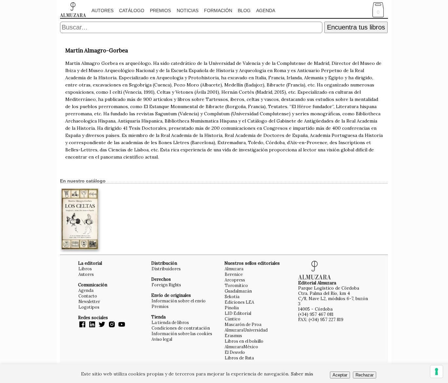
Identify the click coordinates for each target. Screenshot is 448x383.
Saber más (302, 374)
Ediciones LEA (239, 302)
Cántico (232, 318)
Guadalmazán (238, 291)
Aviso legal (162, 339)
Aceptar (340, 375)
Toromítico (236, 285)
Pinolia (232, 307)
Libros (85, 268)
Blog (244, 10)
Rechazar (365, 375)
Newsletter (89, 301)
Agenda (265, 10)
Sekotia (232, 296)
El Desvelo (235, 352)
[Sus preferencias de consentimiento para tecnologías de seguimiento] (436, 371)
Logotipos (88, 307)
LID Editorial (238, 313)
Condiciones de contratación (181, 328)
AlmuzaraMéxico (241, 346)
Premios (160, 10)
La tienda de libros (170, 322)
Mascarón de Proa (243, 324)
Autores (102, 10)
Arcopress (235, 279)
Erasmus (233, 335)
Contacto (87, 295)
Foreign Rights (166, 284)
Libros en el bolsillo (244, 341)
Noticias (187, 10)
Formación (218, 10)
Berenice (234, 274)
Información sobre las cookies (182, 333)
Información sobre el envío (179, 300)
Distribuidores (166, 268)
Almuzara (234, 268)
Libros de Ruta (239, 357)
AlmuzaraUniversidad (246, 330)
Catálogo (131, 10)
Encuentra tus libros (356, 27)
